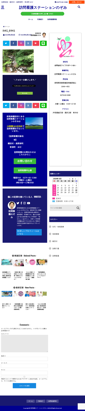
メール (4, 363)
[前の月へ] (69, 179)
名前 (3, 356)
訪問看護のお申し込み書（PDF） (43, 14)
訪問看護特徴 (52, 19)
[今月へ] (73, 179)
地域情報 (55, 234)
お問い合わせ (77, 2)
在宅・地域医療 (58, 227)
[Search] (78, 208)
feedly (25, 93)
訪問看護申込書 (25, 170)
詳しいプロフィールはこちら (28, 232)
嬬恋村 (54, 241)
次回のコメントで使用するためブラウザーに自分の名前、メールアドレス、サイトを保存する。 (24, 380)
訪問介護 (55, 248)
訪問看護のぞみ (36, 35)
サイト (3, 370)
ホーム (30, 19)
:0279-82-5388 (62, 2)
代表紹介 (40, 19)
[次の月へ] (76, 179)
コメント (5, 334)
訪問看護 (55, 256)
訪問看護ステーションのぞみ (43, 7)
